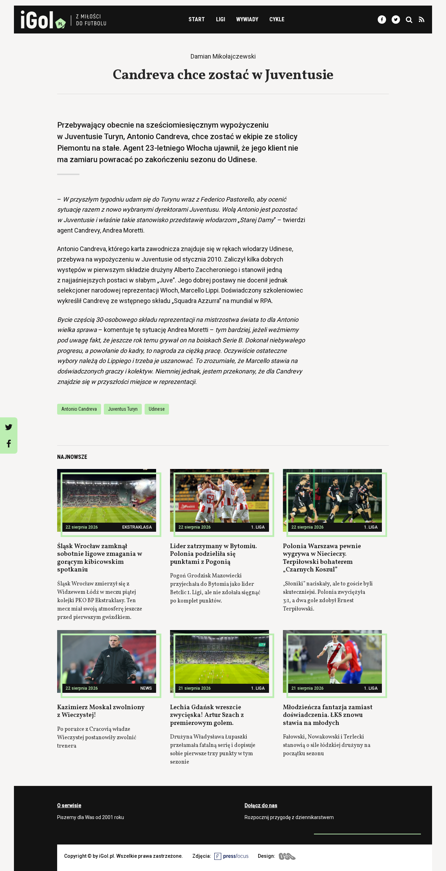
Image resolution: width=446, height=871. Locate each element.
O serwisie (69, 805)
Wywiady (247, 19)
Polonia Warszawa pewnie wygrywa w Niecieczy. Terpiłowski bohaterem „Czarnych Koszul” (322, 558)
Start (197, 19)
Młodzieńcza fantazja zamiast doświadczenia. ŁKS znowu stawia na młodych (327, 715)
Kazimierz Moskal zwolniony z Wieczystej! (101, 711)
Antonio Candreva (79, 409)
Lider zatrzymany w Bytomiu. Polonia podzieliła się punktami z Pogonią (213, 554)
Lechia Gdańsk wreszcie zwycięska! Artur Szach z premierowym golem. (207, 715)
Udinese (157, 409)
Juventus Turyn (123, 409)
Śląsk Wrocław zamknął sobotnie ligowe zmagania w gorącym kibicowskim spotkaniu (99, 558)
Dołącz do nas (261, 805)
